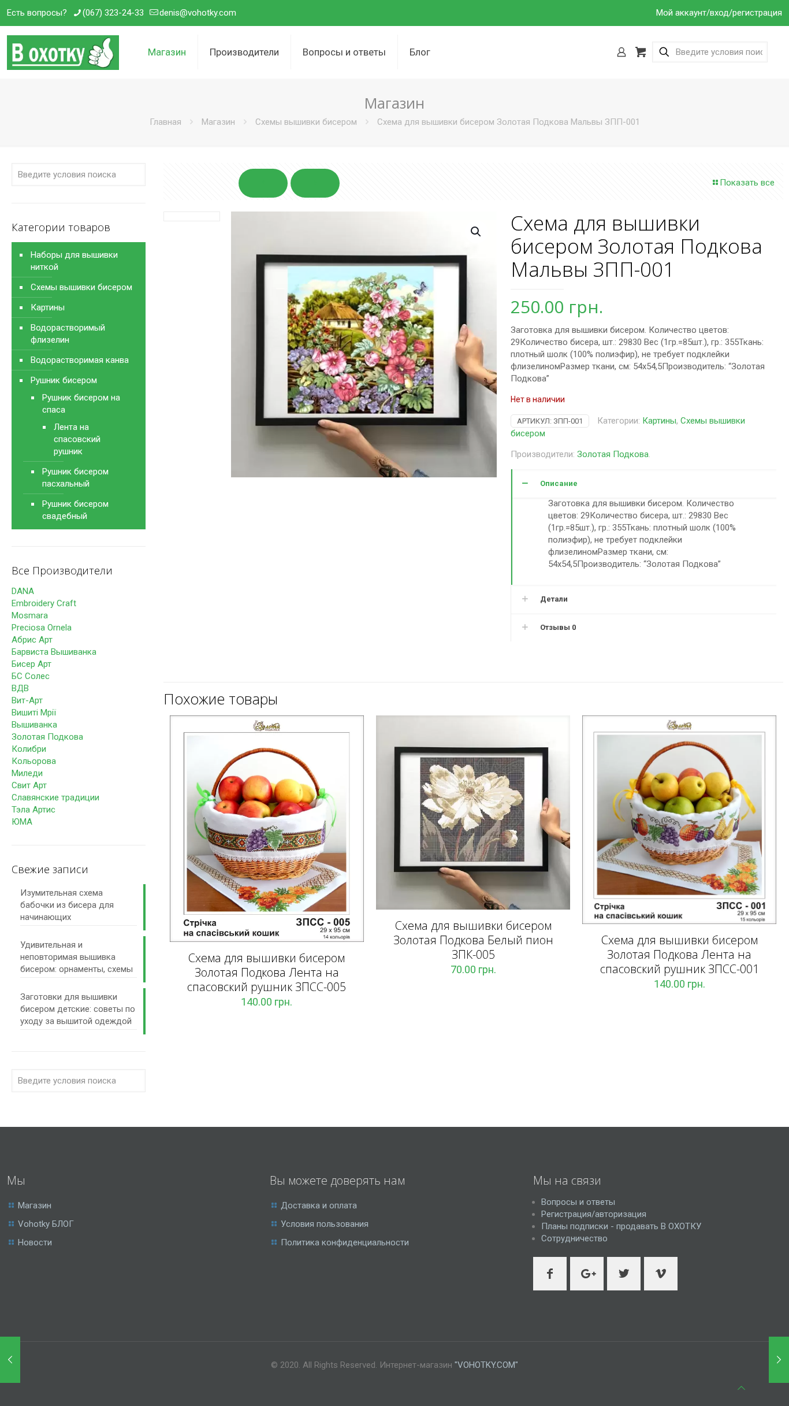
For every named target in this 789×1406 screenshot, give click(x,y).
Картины (659, 421)
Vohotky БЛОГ (46, 1224)
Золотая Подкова (613, 454)
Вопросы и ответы (578, 1202)
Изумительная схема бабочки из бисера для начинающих (67, 905)
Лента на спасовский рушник (77, 439)
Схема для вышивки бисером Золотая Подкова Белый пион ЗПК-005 (473, 940)
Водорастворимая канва (80, 360)
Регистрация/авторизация (593, 1214)
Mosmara (30, 615)
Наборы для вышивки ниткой (74, 261)
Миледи (27, 773)
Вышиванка (34, 724)
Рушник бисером (64, 380)
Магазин (218, 122)
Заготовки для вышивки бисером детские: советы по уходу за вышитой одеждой (77, 1009)
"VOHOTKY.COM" (486, 1365)
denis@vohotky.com (197, 13)
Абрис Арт (32, 640)
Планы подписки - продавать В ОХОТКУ (621, 1226)
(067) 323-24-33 (113, 13)
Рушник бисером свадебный (75, 510)
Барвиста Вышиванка (54, 652)
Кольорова (34, 761)
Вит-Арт (27, 700)
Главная (165, 122)
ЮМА (22, 822)
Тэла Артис (33, 809)
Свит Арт (29, 785)
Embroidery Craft (44, 603)
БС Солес (31, 676)
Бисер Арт (31, 664)
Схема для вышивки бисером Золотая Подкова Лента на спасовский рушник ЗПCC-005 (266, 972)
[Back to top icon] (741, 1388)
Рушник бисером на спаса (81, 403)
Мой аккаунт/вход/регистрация (719, 13)
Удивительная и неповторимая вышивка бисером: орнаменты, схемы (76, 957)
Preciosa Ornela (42, 627)
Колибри (29, 749)
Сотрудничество (574, 1238)
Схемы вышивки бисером (306, 122)
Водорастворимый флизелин (68, 333)
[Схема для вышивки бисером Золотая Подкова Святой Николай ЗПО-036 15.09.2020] (779, 1360)
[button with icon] (550, 1273)
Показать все (747, 182)
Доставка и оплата (319, 1205)
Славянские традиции (55, 797)
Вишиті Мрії (34, 712)
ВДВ (20, 688)
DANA (23, 591)
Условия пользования (325, 1224)
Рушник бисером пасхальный (75, 477)
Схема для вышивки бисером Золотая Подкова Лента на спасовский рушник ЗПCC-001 (679, 954)
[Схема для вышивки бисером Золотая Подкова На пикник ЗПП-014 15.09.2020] (10, 1360)
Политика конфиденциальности (345, 1242)
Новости (35, 1242)
